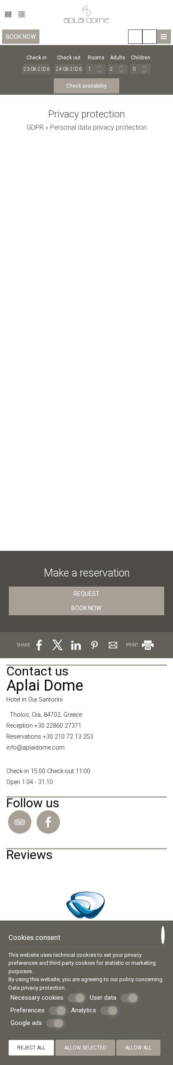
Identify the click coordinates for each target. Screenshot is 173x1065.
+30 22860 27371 (57, 725)
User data (103, 997)
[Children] (140, 69)
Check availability (86, 86)
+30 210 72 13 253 (68, 736)
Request (86, 593)
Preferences (27, 1010)
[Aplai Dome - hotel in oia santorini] (86, 14)
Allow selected (85, 1048)
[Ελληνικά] (21, 14)
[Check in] (36, 69)
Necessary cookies (36, 997)
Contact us (37, 671)
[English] (8, 14)
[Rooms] (96, 69)
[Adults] (118, 69)
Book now (21, 36)
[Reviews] (10, 873)
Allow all (138, 1048)
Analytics (83, 1010)
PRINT (132, 645)
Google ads (26, 1023)
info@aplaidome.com (35, 747)
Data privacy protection (36, 988)
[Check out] (68, 69)
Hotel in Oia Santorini (34, 699)
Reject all (31, 1048)
